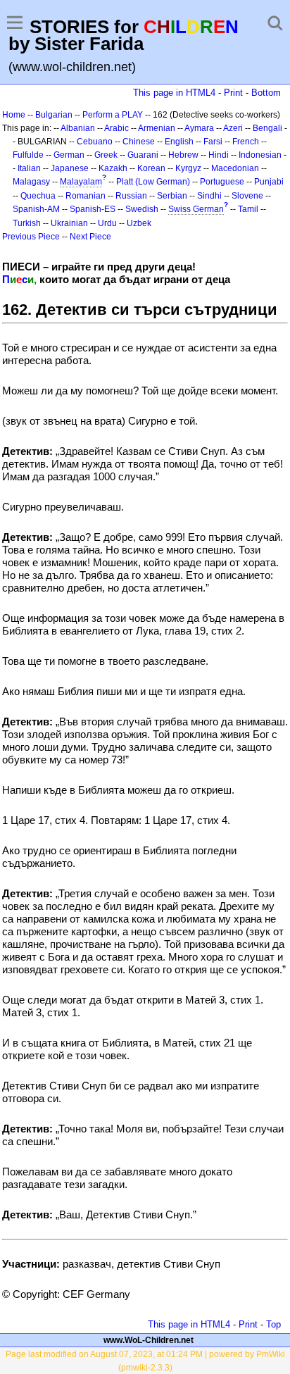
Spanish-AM (36, 209)
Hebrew (183, 155)
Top (273, 1324)
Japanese (70, 168)
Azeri (233, 128)
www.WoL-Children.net (148, 1340)
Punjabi (269, 182)
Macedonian (235, 168)
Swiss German (196, 209)
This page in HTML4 (174, 92)
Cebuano (95, 141)
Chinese (138, 141)
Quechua (38, 196)
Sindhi (209, 196)
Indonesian (260, 155)
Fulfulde (28, 155)
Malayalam (81, 182)
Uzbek (139, 223)
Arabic (116, 128)
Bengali (267, 128)
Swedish (141, 209)
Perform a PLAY (112, 115)
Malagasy (31, 182)
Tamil (248, 209)
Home (13, 115)
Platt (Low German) (153, 182)
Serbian (172, 196)
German (68, 155)
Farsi (212, 141)
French (245, 141)
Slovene (247, 196)
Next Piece (90, 237)
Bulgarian (53, 115)
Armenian (156, 128)
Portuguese (222, 182)
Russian (131, 196)
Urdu (107, 223)
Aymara (199, 128)
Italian (29, 168)
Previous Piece (31, 237)
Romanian (85, 196)
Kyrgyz (188, 168)
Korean (151, 168)
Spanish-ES (92, 209)
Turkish (27, 223)
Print (233, 92)
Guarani (142, 155)
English (179, 141)
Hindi (218, 155)
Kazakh (113, 168)
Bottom (266, 92)
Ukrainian (69, 223)
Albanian (78, 128)
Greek (106, 155)
